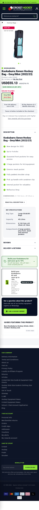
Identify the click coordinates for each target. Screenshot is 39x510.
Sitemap (5, 393)
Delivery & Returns (12, 248)
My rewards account (9, 438)
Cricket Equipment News (11, 402)
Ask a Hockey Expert (17, 311)
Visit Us (4, 365)
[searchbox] (16, 16)
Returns (5, 374)
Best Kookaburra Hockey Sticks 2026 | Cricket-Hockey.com (19, 327)
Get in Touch (6, 390)
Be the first (17, 79)
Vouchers (5, 432)
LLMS (4, 396)
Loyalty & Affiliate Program (12, 371)
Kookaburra (9, 68)
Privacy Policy (7, 368)
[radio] (7, 97)
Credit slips (6, 426)
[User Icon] (37, 8)
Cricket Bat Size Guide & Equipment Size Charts (17, 381)
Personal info (7, 417)
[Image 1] (18, 63)
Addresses (6, 429)
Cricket (4, 447)
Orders (4, 423)
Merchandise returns (10, 420)
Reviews (7, 243)
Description (9, 132)
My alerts (5, 435)
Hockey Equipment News (11, 399)
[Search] (34, 16)
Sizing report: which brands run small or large (17, 481)
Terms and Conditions (10, 359)
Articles (4, 377)
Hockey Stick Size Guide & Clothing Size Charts (17, 386)
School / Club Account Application (15, 405)
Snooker (5, 455)
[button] (19, 261)
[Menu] (4, 8)
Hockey (4, 449)
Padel (4, 452)
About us (5, 362)
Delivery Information (9, 357)
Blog (3, 408)
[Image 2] (20, 63)
